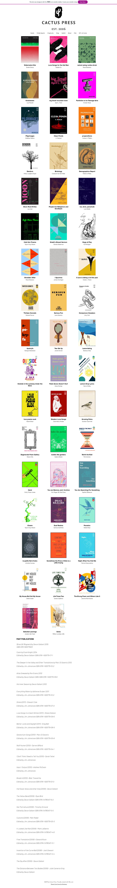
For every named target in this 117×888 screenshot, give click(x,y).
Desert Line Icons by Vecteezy (59, 884)
